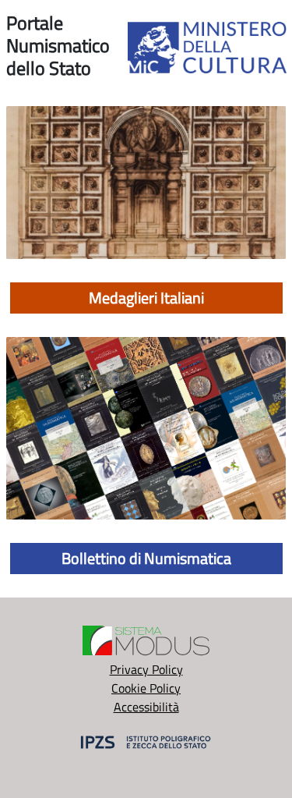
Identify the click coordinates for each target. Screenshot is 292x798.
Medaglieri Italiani (146, 298)
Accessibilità (146, 706)
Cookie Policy (146, 688)
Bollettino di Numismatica (146, 558)
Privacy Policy (146, 669)
